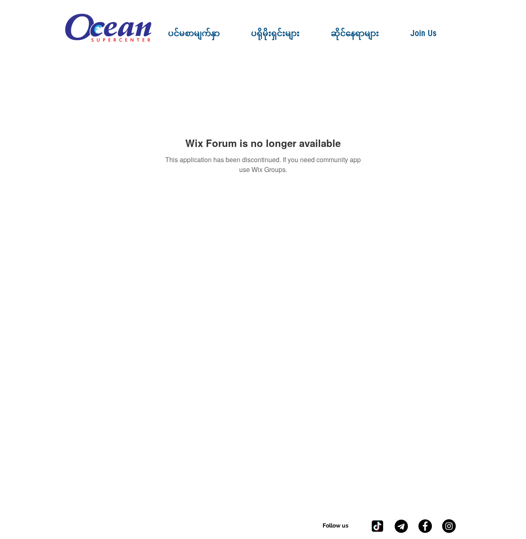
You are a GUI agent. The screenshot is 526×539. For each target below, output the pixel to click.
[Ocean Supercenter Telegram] (401, 526)
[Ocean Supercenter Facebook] (425, 526)
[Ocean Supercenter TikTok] (377, 526)
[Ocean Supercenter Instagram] (449, 526)
